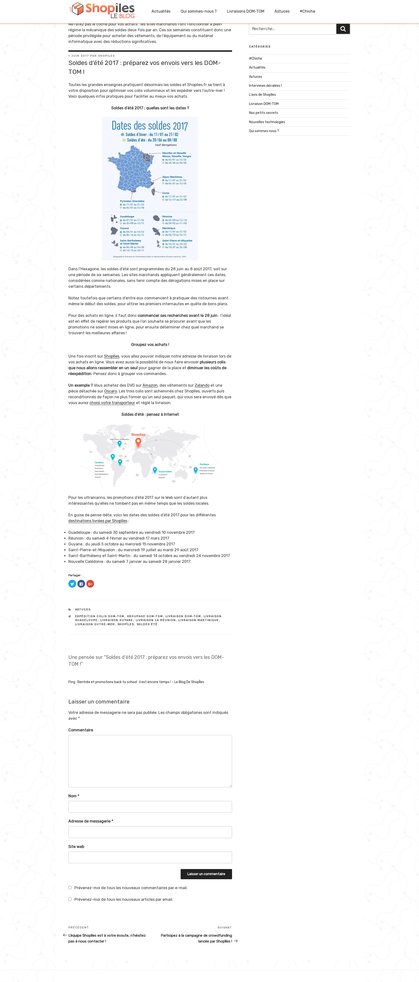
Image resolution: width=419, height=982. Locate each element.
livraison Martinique (198, 620)
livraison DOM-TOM (183, 616)
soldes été (147, 624)
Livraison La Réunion (156, 620)
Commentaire (80, 730)
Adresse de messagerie (90, 821)
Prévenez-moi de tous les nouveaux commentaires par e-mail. (131, 888)
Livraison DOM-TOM (264, 104)
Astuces (282, 11)
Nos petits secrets (263, 113)
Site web (76, 846)
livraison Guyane (116, 620)
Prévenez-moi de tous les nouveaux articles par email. (123, 899)
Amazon (150, 385)
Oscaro (110, 391)
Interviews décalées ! (265, 86)
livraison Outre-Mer (95, 624)
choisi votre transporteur (112, 402)
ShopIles (106, 55)
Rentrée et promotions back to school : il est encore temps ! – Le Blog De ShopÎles (140, 682)
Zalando (202, 385)
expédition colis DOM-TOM (100, 616)
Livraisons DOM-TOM (245, 11)
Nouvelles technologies (267, 122)
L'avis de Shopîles (262, 95)
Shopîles (111, 356)
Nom (73, 796)
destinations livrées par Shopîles (97, 521)
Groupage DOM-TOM (145, 616)
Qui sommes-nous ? (199, 11)
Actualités (161, 11)
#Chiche (307, 11)
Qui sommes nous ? (264, 131)
